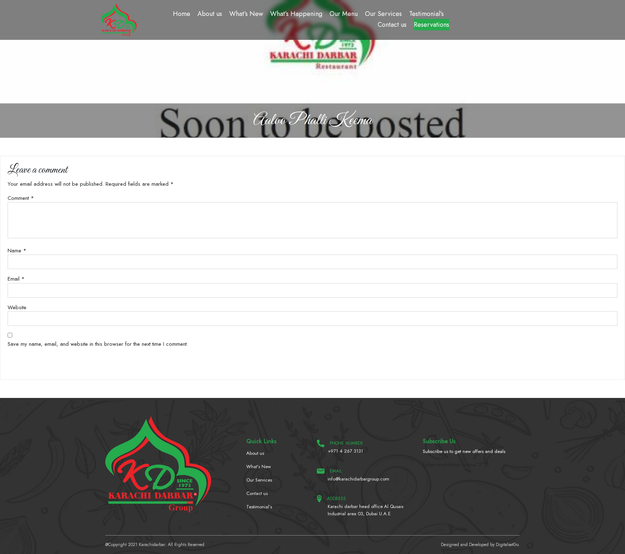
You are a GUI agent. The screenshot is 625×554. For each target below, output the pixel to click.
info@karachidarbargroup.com (358, 478)
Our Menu (343, 13)
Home (181, 13)
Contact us (392, 24)
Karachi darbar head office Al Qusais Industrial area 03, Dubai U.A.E (365, 510)
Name (17, 251)
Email (16, 279)
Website (17, 307)
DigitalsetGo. (508, 544)
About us (209, 13)
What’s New (246, 13)
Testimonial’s (426, 13)
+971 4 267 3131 (345, 451)
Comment (21, 198)
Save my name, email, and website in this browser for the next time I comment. (98, 344)
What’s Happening (296, 13)
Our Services (383, 13)
